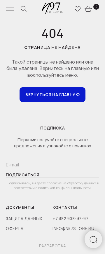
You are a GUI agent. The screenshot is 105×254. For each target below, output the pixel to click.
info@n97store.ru (73, 228)
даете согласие (50, 183)
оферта (14, 228)
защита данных (24, 218)
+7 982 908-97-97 (70, 218)
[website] (24, 9)
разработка (52, 245)
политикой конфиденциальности (64, 187)
